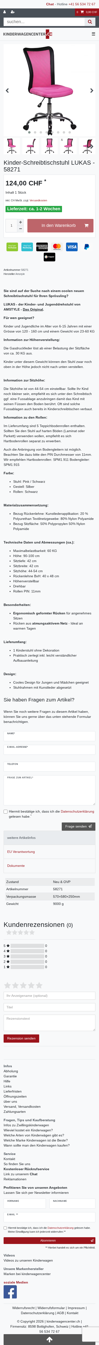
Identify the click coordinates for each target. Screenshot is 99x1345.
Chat (50, 4)
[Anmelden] (5, 12)
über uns (10, 1101)
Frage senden (76, 826)
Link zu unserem (20, 1174)
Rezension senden (21, 1038)
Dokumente (16, 866)
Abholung (11, 1071)
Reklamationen (15, 1179)
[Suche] (90, 22)
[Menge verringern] (20, 229)
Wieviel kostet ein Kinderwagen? (28, 1130)
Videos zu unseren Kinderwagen (28, 1260)
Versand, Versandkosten (22, 1106)
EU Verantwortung (21, 852)
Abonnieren (48, 1240)
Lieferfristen (13, 1091)
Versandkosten (38, 200)
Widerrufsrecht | (24, 1308)
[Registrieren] (13, 12)
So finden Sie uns (17, 1164)
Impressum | (77, 1308)
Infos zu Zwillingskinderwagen (26, 1125)
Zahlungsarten (15, 1112)
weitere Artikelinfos (21, 838)
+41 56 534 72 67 (81, 4)
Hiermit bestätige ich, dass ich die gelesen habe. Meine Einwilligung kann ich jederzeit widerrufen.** (49, 1229)
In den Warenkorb (59, 225)
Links (8, 1086)
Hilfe (7, 1081)
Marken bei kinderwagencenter (27, 1274)
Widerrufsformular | (52, 1308)
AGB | (62, 1313)
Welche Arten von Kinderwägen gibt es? (34, 1135)
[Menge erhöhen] (20, 222)
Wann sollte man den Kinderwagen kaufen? (37, 1145)
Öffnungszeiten (15, 1096)
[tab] (49, 838)
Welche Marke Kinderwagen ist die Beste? (36, 1140)
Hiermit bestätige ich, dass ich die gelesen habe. (51, 813)
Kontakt (9, 1159)
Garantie (10, 1076)
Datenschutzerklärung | (39, 1313)
